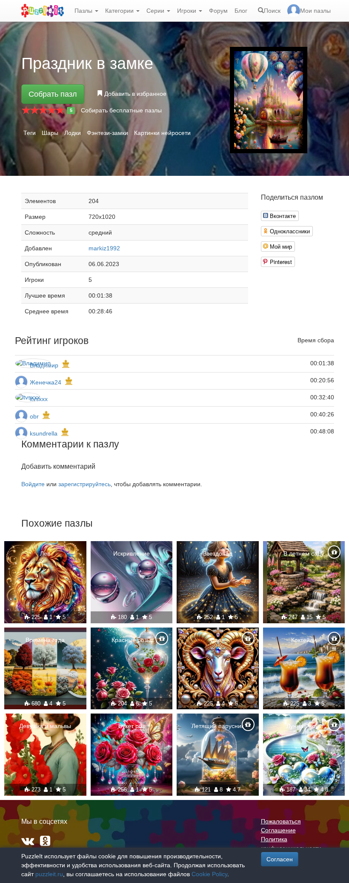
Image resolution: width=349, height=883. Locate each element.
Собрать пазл (53, 94)
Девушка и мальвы (45, 725)
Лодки (72, 132)
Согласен (279, 859)
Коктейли (304, 639)
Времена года (45, 639)
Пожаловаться (281, 821)
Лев (45, 553)
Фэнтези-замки (107, 132)
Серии (156, 10)
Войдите (33, 484)
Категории (120, 10)
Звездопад (217, 553)
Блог (241, 10)
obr (34, 416)
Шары (50, 132)
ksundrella (43, 433)
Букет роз (131, 725)
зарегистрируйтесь (84, 484)
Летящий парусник (218, 725)
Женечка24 (45, 382)
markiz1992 (104, 248)
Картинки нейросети (162, 132)
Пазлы (84, 10)
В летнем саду (303, 553)
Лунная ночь (303, 725)
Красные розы (131, 639)
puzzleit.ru (49, 874)
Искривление (131, 553)
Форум (218, 10)
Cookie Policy (209, 874)
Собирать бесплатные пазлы (121, 110)
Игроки (187, 10)
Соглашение (278, 830)
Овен (217, 639)
